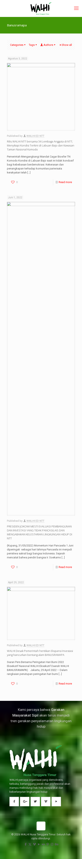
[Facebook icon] (25, 844)
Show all (67, 44)
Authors (48, 44)
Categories (16, 44)
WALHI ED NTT (35, 135)
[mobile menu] (76, 8)
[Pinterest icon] (47, 844)
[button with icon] (14, 801)
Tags (32, 44)
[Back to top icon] (41, 826)
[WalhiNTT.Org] (41, 8)
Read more (65, 182)
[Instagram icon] (52, 844)
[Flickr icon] (43, 844)
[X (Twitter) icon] (30, 844)
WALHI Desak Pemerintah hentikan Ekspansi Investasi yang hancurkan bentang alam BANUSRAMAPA (40, 653)
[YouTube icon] (38, 844)
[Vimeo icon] (34, 844)
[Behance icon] (56, 844)
